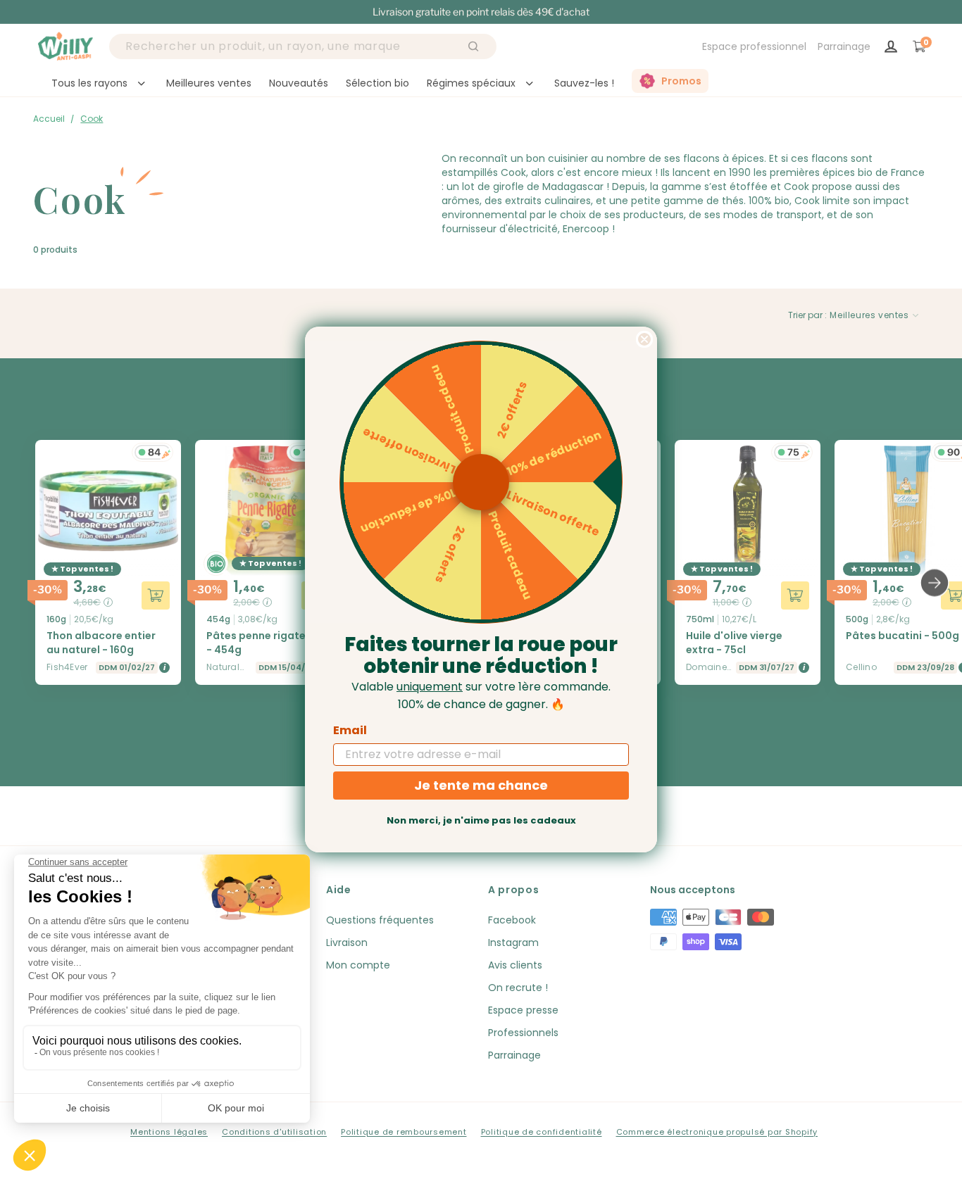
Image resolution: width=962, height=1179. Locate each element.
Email (350, 730)
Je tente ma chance (481, 785)
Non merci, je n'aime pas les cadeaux (481, 820)
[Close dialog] (644, 339)
